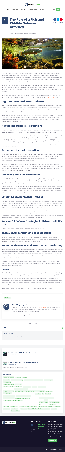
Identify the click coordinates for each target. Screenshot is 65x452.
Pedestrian (24, 377)
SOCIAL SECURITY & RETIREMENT (35, 408)
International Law (14, 406)
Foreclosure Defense (15, 410)
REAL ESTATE (14, 408)
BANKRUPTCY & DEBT (8, 386)
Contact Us (52, 440)
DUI (43, 393)
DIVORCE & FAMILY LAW (9, 398)
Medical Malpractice (28, 380)
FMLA (46, 400)
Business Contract (27, 386)
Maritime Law (57, 406)
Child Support (18, 398)
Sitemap (61, 449)
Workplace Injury (7, 382)
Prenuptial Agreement (17, 400)
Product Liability (41, 386)
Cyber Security (19, 395)
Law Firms (23, 9)
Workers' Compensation (9, 384)
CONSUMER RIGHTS (30, 391)
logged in (14, 337)
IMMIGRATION (52, 404)
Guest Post (15, 9)
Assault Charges (49, 391)
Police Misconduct (7, 393)
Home (11, 33)
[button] (62, 9)
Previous (30, 323)
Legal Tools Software (42, 406)
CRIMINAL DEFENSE (40, 391)
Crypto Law (6, 395)
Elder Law (41, 398)
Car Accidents (18, 377)
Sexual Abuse (24, 408)
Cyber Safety (12, 395)
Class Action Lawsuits (19, 391)
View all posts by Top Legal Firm (22, 315)
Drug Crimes (38, 393)
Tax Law (25, 389)
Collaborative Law (26, 398)
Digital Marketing (27, 395)
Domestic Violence (7, 400)
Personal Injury (7, 379)
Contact (41, 9)
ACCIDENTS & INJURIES (9, 377)
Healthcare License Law (54, 402)
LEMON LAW (50, 406)
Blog (8, 9)
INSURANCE (6, 406)
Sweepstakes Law (18, 389)
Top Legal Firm (15, 30)
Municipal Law (7, 408)
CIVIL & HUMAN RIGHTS (9, 391)
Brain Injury (20, 380)
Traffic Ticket (48, 393)
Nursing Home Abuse (38, 380)
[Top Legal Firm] (32, 4)
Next (36, 323)
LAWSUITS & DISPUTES (24, 406)
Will (40, 404)
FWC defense (51, 97)
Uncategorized (47, 408)
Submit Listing (33, 9)
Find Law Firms (53, 449)
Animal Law (13, 380)
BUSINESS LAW (18, 386)
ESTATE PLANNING (43, 402)
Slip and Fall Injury (48, 380)
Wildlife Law (7, 297)
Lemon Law (34, 386)
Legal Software (34, 406)
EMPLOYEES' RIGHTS (49, 398)
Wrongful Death (18, 384)
